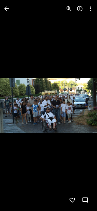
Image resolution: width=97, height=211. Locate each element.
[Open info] (79, 8)
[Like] (72, 200)
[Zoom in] (69, 8)
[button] (15, 105)
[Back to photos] (6, 8)
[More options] (90, 8)
